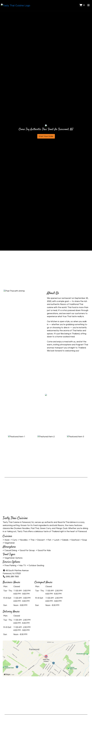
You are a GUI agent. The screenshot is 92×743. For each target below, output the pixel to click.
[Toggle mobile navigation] (88, 5)
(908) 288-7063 (12, 577)
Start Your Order (46, 136)
